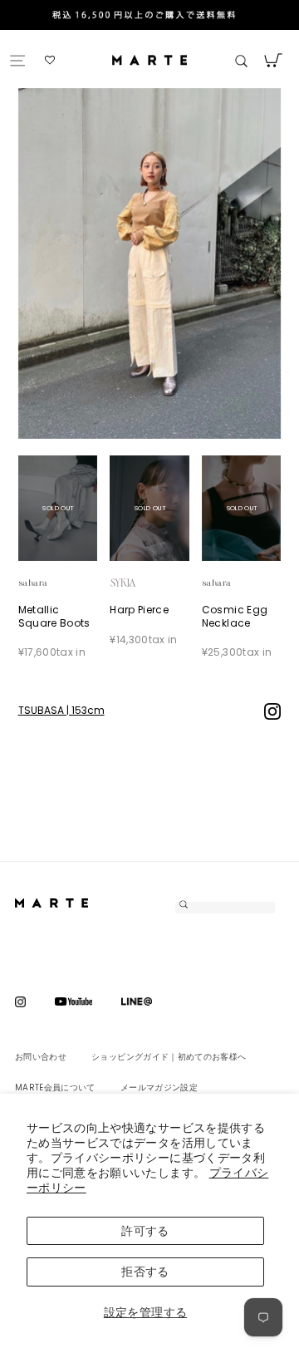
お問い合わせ (40, 1056)
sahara (52, 582)
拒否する (145, 1271)
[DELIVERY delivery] (149, 16)
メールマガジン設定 (159, 1087)
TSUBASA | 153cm (61, 710)
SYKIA (143, 582)
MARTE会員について (55, 1087)
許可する (145, 1231)
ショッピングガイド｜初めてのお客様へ (168, 1056)
